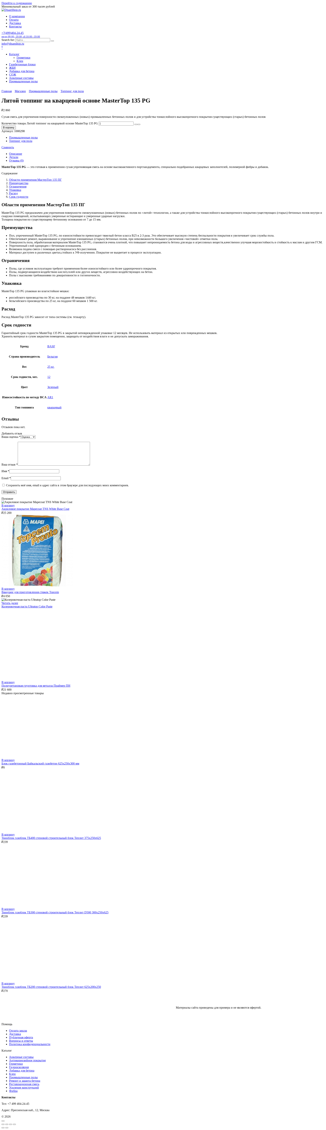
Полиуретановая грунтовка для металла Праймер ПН (36, 685)
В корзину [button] (8, 505)
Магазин (20, 91)
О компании (17, 16)
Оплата (13, 19)
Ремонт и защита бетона (24, 1080)
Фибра (13, 1090)
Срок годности (18, 196)
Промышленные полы (23, 81)
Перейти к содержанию (17, 3)
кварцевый (54, 407)
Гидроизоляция (19, 1067)
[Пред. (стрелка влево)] (3, 1127)
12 (48, 376)
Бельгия (52, 356)
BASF (51, 346)
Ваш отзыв (10, 464)
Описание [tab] (15, 153)
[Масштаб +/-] (3, 1124)
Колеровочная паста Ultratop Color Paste (27, 606)
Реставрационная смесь (24, 1084)
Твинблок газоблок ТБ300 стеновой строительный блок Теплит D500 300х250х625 (55, 912)
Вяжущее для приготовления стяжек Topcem (30, 592)
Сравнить (8, 147)
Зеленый (52, 387)
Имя (5, 471)
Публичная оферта (21, 1037)
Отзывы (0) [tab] (16, 160)
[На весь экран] (6, 1124)
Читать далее (10, 603)
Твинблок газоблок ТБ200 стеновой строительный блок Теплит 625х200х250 (51, 986)
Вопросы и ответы (21, 1040)
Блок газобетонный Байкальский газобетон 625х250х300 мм (40, 763)
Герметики (23, 57)
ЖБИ (12, 67)
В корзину (8, 127)
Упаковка (15, 190)
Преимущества (18, 183)
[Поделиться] (10, 1124)
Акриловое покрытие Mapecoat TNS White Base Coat (35, 508)
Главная (7, 91)
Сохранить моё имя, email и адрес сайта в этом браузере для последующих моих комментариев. (67, 485)
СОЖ (12, 74)
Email (6, 478)
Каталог (14, 54)
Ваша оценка (11, 436)
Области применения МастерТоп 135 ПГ (35, 179)
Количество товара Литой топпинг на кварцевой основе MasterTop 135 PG (50, 123)
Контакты (15, 26)
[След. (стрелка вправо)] (6, 1127)
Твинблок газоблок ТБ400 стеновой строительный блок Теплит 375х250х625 (51, 838)
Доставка (15, 23)
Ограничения (17, 186)
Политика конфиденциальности (29, 1044)
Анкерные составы (21, 78)
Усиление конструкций (24, 1087)
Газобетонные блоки (22, 64)
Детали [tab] (13, 157)
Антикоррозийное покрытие (27, 1060)
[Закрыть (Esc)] (14, 1124)
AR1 (50, 397)
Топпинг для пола (72, 91)
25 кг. (50, 366)
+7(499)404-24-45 (21, 34)
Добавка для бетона (21, 71)
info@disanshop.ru (13, 43)
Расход (13, 193)
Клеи (20, 61)
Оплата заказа (18, 1030)
